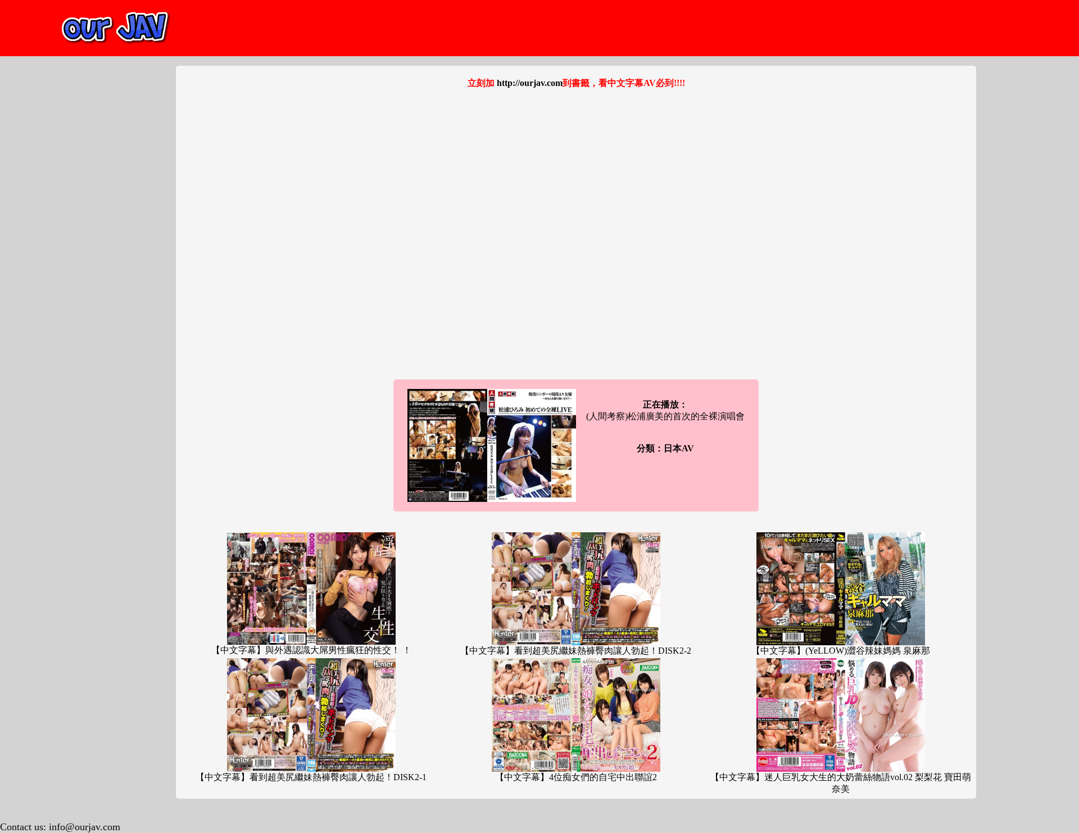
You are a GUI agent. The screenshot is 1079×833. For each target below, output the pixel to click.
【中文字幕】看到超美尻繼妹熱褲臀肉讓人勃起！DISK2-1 (311, 777)
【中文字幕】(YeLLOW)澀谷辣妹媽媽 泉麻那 (840, 650)
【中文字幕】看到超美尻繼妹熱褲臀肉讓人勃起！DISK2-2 (575, 650)
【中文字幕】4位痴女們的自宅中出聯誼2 (576, 777)
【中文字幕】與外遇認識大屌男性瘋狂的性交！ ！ (311, 650)
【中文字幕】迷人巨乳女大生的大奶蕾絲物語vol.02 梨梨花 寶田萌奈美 (840, 783)
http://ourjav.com (530, 83)
